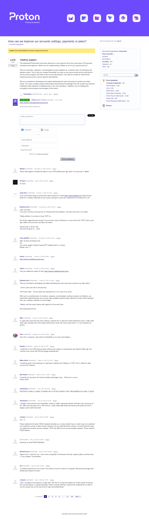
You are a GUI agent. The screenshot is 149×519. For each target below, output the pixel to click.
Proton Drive (110, 91)
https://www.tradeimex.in (73, 196)
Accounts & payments (110, 51)
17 (67, 496)
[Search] (136, 75)
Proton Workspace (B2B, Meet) (116, 101)
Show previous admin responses (30, 106)
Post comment (67, 159)
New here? (38, 154)
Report (54, 169)
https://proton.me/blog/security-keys (32, 259)
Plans (104, 67)
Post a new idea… (108, 54)
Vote (13, 66)
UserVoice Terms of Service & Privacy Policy (74, 513)
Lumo (108, 88)
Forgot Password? (26, 150)
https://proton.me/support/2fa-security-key (34, 103)
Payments (105, 64)
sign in (119, 41)
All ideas (105, 56)
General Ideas (111, 85)
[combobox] (119, 75)
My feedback (106, 59)
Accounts (123, 51)
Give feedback (112, 80)
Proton (109, 105)
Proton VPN (110, 98)
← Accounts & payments (15, 44)
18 (72, 496)
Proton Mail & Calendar (113, 93)
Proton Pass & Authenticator (115, 96)
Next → (78, 496)
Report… (56, 94)
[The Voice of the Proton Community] (74, 18)
